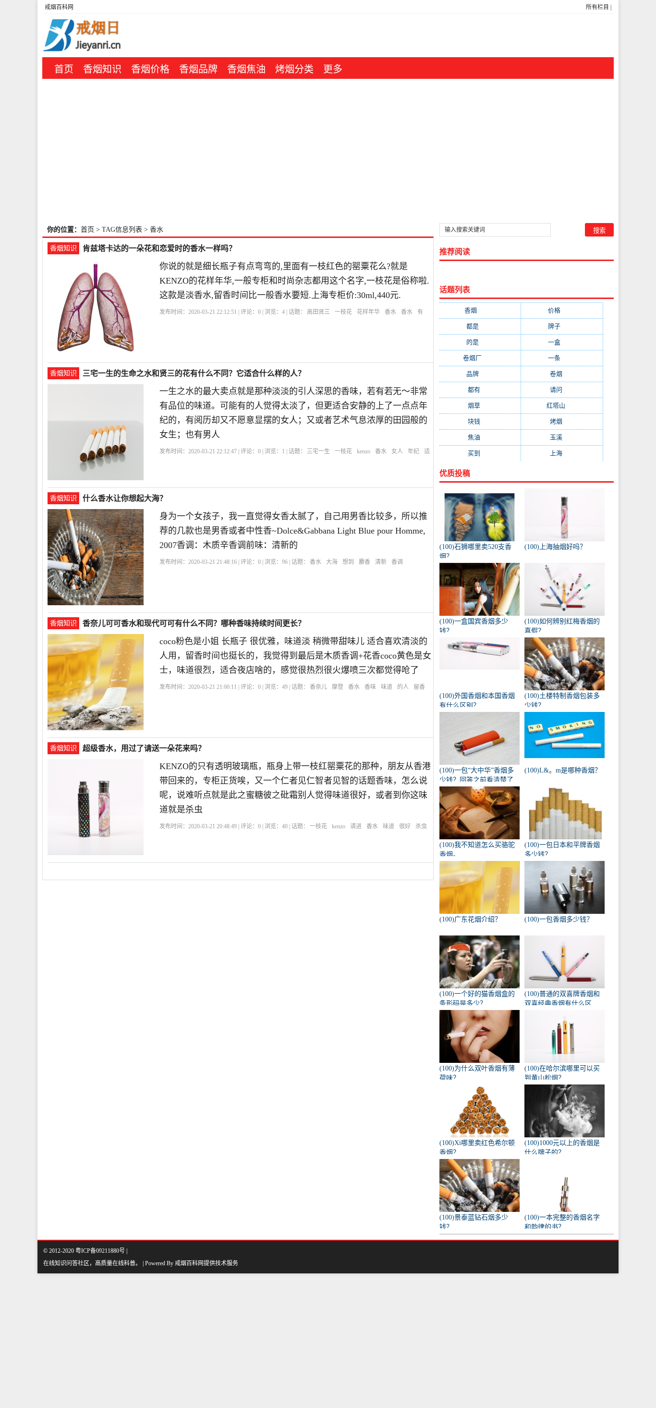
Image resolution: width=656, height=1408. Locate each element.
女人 (397, 451)
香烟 (480, 310)
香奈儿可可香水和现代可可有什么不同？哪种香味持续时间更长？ (194, 623)
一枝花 (343, 312)
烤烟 (562, 421)
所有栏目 (597, 7)
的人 (403, 687)
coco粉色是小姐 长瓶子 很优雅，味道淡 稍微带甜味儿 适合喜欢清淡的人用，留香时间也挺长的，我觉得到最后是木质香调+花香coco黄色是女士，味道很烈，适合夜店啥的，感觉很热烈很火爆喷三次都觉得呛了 (295, 655)
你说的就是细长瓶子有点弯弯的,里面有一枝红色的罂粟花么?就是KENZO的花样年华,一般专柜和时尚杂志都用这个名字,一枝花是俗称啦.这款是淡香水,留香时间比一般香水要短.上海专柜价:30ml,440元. (294, 281)
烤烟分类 (294, 69)
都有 (480, 389)
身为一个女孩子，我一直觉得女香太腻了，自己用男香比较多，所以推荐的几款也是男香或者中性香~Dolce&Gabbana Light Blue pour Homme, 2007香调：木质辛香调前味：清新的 (293, 530)
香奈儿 (318, 687)
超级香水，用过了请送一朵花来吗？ (144, 748)
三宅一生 (318, 451)
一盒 (562, 342)
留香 (419, 687)
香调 (397, 562)
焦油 (480, 437)
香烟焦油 (246, 69)
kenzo (363, 451)
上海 (562, 453)
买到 (480, 453)
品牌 (480, 373)
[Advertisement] (328, 151)
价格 (562, 310)
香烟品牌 (198, 69)
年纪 (413, 451)
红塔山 (562, 405)
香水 (390, 312)
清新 (381, 562)
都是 (480, 326)
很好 (405, 826)
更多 (332, 69)
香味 (370, 687)
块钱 (480, 421)
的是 (480, 342)
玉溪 (562, 437)
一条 (562, 357)
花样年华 (368, 312)
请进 (356, 826)
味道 (386, 687)
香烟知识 (102, 69)
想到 (348, 562)
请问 (562, 389)
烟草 (480, 405)
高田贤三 (318, 312)
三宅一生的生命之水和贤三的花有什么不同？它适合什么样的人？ (194, 373)
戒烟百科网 (59, 7)
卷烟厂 (480, 357)
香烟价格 (150, 69)
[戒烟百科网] (102, 35)
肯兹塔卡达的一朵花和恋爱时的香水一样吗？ (159, 248)
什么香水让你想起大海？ (125, 498)
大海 (332, 562)
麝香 (364, 562)
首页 (63, 69)
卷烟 (562, 373)
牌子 (562, 326)
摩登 (337, 687)
